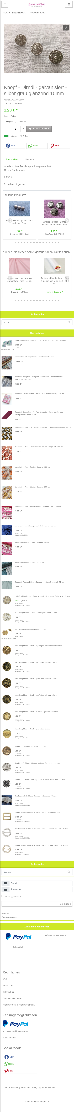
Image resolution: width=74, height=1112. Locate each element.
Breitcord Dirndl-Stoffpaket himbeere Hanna (32, 542)
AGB (5, 979)
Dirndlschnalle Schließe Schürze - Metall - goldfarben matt (37, 812)
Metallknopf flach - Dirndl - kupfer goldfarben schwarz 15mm (38, 646)
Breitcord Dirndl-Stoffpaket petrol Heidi (30, 562)
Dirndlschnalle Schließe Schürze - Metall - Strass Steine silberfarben (41, 829)
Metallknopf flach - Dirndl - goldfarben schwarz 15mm (35, 662)
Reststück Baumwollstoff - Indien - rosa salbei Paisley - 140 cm (39, 394)
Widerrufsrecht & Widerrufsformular (19, 1005)
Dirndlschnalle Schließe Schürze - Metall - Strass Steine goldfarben (41, 845)
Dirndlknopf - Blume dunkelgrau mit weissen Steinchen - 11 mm (40, 779)
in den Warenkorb (40, 129)
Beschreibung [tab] (12, 159)
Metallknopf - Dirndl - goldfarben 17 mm (30, 629)
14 (55, 242)
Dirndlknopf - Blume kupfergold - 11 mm (30, 746)
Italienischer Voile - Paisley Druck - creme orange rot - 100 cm (39, 447)
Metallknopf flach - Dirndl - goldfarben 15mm (32, 729)
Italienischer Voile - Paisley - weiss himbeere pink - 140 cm (38, 506)
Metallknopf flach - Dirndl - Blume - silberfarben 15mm (54, 223)
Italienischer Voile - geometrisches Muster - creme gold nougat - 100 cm (43, 427)
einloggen (65, 903)
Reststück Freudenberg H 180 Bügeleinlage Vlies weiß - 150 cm (55, 281)
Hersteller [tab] (29, 159)
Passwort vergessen (10, 917)
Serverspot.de (42, 1101)
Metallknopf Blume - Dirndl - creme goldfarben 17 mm (36, 612)
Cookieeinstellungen (12, 998)
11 (46, 242)
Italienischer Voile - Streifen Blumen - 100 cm (32, 467)
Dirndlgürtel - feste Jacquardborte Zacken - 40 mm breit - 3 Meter (40, 340)
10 (43, 242)
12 (49, 242)
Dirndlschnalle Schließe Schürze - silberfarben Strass (35, 796)
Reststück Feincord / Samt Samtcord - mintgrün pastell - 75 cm (39, 582)
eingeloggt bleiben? (13, 896)
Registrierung (7, 913)
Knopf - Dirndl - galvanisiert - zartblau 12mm (19, 221)
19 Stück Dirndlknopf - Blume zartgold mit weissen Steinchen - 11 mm (42, 596)
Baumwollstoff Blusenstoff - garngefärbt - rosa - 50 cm (19, 279)
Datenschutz (8, 992)
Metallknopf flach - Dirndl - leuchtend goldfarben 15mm (36, 712)
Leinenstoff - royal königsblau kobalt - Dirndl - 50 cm (35, 526)
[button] (14, 146)
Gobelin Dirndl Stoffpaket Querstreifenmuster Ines (34, 357)
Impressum (8, 985)
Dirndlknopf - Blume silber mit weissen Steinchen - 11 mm (37, 763)
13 (52, 242)
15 (58, 242)
